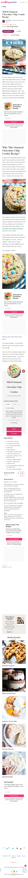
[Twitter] (23, 2)
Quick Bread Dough (7, 777)
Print (14, 429)
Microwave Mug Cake (8, 749)
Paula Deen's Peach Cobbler (9, 721)
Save (19, 31)
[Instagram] (27, 2)
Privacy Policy (7, 867)
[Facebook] (21, 2)
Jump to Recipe (7, 31)
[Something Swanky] (9, 2)
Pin (6, 35)
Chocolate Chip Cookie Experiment (12, 228)
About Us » (10, 632)
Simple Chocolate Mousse (9, 693)
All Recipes (19, 856)
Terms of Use (21, 867)
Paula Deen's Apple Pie (8, 666)
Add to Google (15, 35)
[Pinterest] (25, 2)
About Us (14, 856)
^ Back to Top (7, 856)
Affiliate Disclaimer (14, 867)
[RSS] (19, 2)
